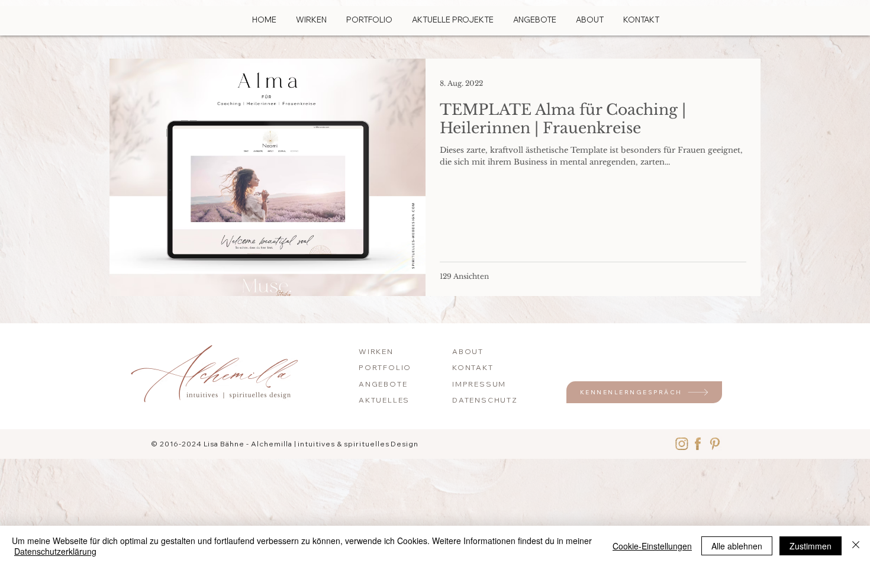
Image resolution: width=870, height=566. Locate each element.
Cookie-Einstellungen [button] (652, 546)
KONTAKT (473, 367)
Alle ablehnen (736, 546)
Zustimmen (811, 546)
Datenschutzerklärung (55, 551)
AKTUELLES (384, 399)
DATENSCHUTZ (485, 399)
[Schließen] (856, 546)
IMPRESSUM (479, 384)
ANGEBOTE (383, 384)
